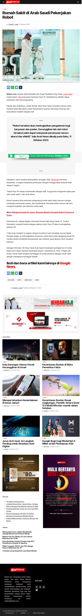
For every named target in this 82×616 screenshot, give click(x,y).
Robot (19, 280)
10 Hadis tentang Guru (15, 502)
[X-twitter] (40, 587)
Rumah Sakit (28, 280)
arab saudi (11, 280)
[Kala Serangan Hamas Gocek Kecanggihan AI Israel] (21, 349)
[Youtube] (36, 590)
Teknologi (54, 180)
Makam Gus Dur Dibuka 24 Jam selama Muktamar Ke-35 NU (17, 537)
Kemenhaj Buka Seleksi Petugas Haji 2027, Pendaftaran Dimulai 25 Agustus (18, 542)
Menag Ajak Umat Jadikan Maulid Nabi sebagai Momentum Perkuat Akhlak (17, 533)
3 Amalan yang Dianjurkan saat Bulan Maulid (19, 551)
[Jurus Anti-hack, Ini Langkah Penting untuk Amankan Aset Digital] (21, 426)
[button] (3, 2)
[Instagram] (43, 587)
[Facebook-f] (36, 587)
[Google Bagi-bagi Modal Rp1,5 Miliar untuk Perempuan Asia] (61, 426)
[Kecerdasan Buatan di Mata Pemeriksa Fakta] (61, 349)
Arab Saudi (67, 94)
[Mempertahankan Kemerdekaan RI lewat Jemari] (21, 385)
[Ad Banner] (41, 157)
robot (20, 97)
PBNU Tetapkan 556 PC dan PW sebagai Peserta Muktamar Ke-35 (17, 547)
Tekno (5, 9)
